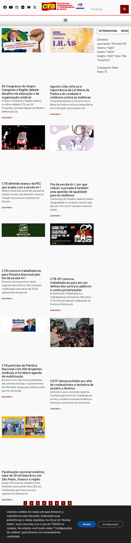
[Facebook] (5, 7)
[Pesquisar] (124, 9)
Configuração (110, 524)
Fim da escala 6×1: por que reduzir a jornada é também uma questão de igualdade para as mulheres (69, 190)
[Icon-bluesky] (29, 7)
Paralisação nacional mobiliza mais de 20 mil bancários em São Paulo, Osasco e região (23, 475)
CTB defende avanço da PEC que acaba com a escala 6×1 (21, 185)
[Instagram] (17, 7)
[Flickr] (23, 7)
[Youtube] (11, 7)
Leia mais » (7, 117)
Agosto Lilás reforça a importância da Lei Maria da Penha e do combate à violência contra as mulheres (70, 92)
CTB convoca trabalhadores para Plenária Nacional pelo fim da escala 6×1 (21, 274)
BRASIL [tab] (125, 31)
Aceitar (87, 524)
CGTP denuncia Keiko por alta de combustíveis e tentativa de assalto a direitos (71, 384)
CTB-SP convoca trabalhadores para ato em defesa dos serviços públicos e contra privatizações (71, 284)
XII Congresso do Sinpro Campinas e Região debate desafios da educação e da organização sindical (20, 91)
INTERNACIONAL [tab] (108, 31)
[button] (65, 20)
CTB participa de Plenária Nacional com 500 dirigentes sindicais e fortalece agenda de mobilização (22, 371)
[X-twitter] (35, 7)
